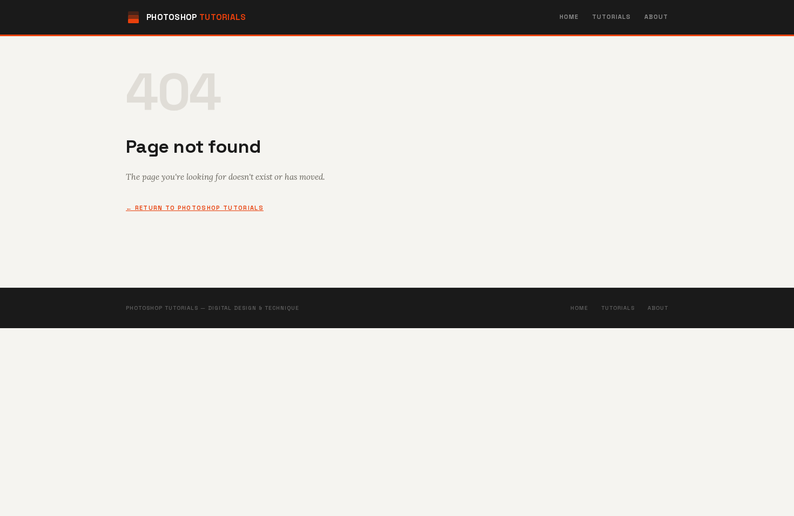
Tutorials (611, 17)
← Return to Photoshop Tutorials (195, 208)
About (656, 17)
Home (569, 17)
